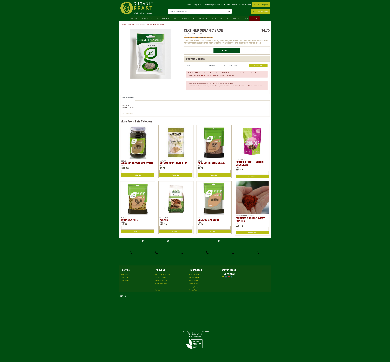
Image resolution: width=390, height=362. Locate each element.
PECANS (163, 219)
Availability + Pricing (195, 277)
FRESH (143, 18)
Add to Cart (227, 50)
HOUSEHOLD (187, 18)
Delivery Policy (193, 280)
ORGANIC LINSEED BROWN (211, 163)
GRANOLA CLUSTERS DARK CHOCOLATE (250, 163)
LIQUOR (175, 18)
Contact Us (124, 277)
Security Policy (193, 287)
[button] (256, 50)
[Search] (229, 11)
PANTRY (164, 18)
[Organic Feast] (136, 8)
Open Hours (125, 280)
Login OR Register (261, 5)
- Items (263, 11)
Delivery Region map (208, 75)
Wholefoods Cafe (238, 5)
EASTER (134, 18)
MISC (235, 18)
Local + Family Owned (194, 5)
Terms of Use (193, 290)
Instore (157, 287)
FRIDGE (153, 18)
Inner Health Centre (223, 5)
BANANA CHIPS (129, 219)
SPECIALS (255, 18)
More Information (128, 98)
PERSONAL (201, 18)
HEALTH (213, 18)
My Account (125, 274)
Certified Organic (210, 5)
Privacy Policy (193, 284)
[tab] (127, 97)
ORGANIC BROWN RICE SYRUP (137, 163)
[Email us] (223, 276)
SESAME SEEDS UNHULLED (173, 163)
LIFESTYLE (224, 18)
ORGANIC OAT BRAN (208, 219)
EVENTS (245, 18)
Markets (157, 290)
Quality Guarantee (195, 274)
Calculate (259, 65)
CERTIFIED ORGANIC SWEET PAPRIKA (250, 220)
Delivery (248, 5)
